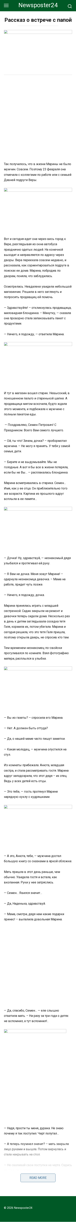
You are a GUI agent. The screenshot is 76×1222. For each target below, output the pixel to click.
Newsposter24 (38, 5)
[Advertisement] (38, 119)
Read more (38, 1178)
